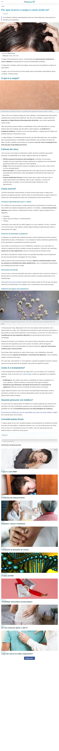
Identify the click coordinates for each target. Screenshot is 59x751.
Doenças (3, 548)
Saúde (2, 6)
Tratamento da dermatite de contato (15, 550)
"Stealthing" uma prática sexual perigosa (16, 602)
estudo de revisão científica (13, 282)
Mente (3, 470)
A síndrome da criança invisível (13, 498)
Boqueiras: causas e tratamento (13, 524)
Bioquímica (4, 574)
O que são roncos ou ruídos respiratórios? (17, 654)
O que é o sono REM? (9, 472)
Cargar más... (29, 658)
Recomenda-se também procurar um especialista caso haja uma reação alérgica (26, 412)
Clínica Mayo (27, 374)
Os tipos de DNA (7, 576)
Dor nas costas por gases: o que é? (14, 628)
